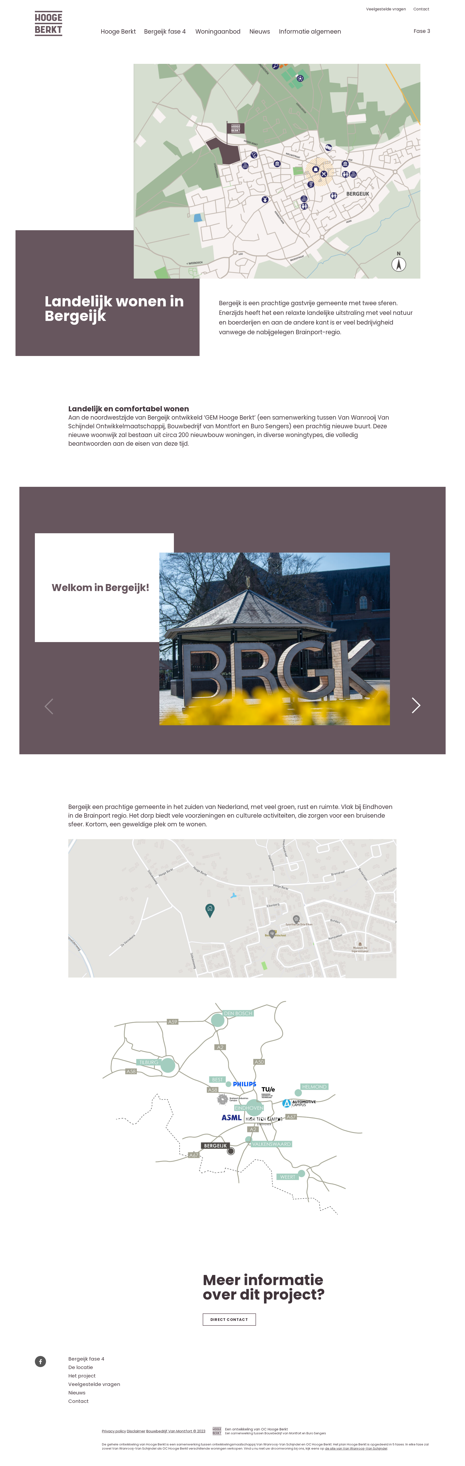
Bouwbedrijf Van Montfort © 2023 (175, 1431)
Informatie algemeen (310, 31)
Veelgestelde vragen (386, 9)
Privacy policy (114, 1431)
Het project (82, 1376)
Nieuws (259, 31)
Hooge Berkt (118, 31)
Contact (421, 9)
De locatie (80, 1367)
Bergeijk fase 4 (165, 31)
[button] (416, 706)
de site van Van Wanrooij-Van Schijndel (356, 1448)
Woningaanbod (217, 31)
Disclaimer (136, 1431)
